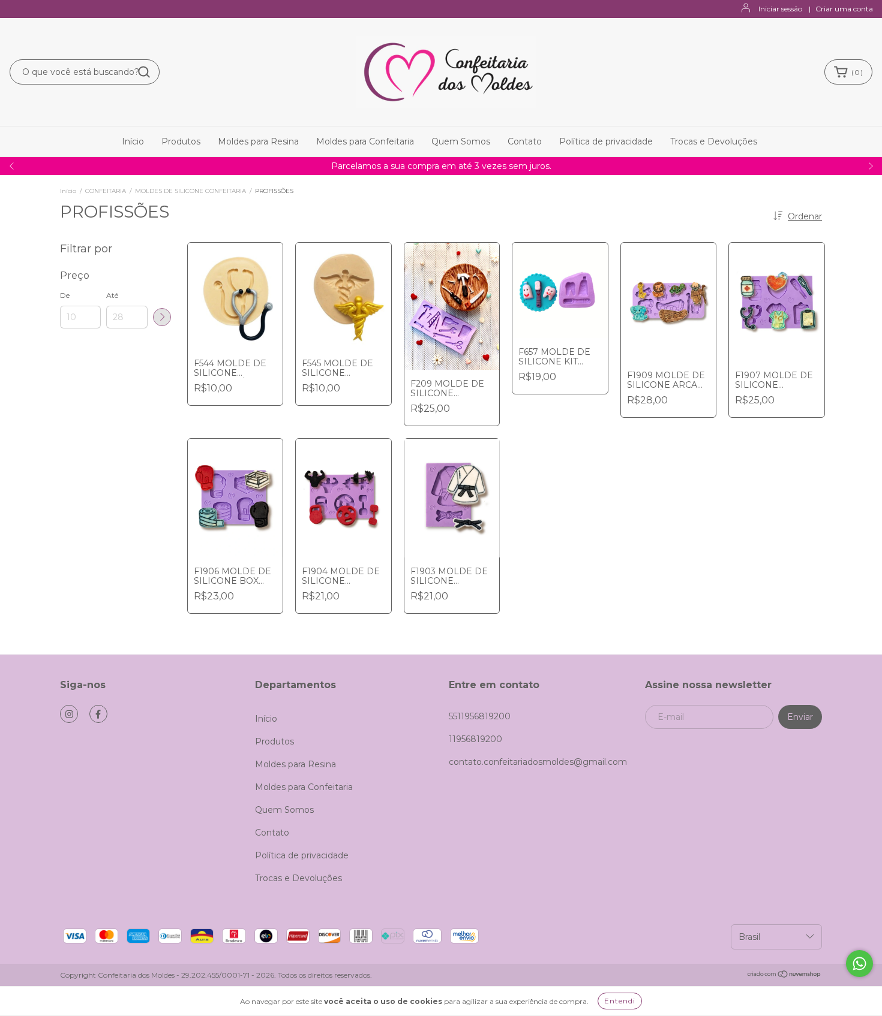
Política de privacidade (606, 141)
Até (112, 295)
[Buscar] (144, 72)
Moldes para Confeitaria (365, 141)
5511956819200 (480, 716)
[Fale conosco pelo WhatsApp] (859, 963)
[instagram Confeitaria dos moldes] (69, 714)
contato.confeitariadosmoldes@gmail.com (538, 761)
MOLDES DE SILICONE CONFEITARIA (190, 191)
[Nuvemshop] (784, 975)
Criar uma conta (844, 8)
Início (133, 141)
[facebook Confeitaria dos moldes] (98, 714)
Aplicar (162, 317)
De (65, 295)
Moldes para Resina (258, 141)
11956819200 (475, 739)
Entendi (619, 1000)
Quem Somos (460, 141)
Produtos (180, 141)
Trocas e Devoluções (713, 141)
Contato (525, 141)
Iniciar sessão (780, 8)
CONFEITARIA (105, 191)
